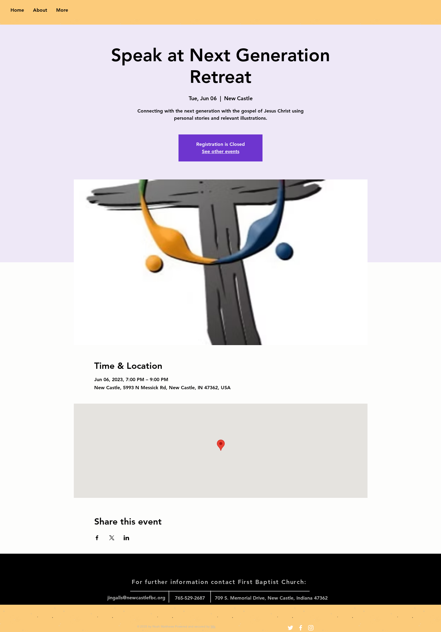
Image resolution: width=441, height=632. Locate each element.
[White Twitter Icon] (290, 627)
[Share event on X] (112, 537)
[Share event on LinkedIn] (126, 537)
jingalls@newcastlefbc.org (136, 597)
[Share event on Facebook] (97, 537)
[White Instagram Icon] (310, 627)
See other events (220, 151)
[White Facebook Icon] (300, 627)
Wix (213, 626)
